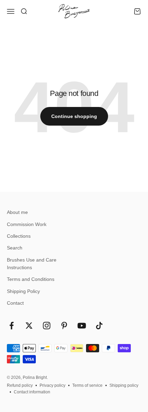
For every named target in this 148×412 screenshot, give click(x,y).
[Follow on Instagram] (46, 325)
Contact (15, 303)
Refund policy (20, 385)
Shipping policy (123, 385)
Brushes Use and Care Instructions (31, 263)
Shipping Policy (23, 291)
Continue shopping (74, 116)
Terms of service (87, 385)
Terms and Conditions (30, 279)
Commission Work (26, 224)
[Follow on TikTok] (99, 325)
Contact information (32, 392)
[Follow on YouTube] (81, 325)
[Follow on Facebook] (11, 325)
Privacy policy (52, 385)
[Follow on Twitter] (29, 325)
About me (17, 212)
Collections (19, 236)
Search (14, 248)
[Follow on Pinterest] (64, 325)
